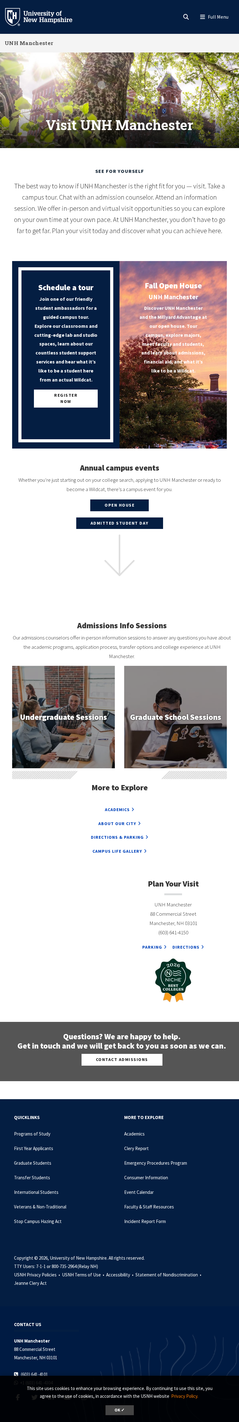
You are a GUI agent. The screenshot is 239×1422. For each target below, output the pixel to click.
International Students (36, 1192)
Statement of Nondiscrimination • (168, 1275)
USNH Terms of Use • (83, 1275)
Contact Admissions (122, 1059)
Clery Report (136, 1148)
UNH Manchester (29, 43)
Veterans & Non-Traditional (40, 1207)
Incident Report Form (145, 1221)
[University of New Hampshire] (43, 16)
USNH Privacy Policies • (37, 1275)
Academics (134, 1134)
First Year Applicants (33, 1148)
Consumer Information (146, 1177)
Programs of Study (32, 1134)
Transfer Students (32, 1177)
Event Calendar (139, 1192)
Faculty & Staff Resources (149, 1207)
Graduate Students (32, 1163)
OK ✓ (120, 1410)
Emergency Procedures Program (155, 1163)
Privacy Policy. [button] (184, 1396)
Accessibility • (120, 1275)
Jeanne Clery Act (30, 1283)
